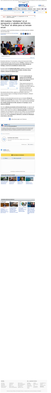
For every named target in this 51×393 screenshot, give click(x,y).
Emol (2, 0)
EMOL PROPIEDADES (21, 384)
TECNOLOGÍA (3, 387)
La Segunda (43, 0)
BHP (10, 201)
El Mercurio (5, 0)
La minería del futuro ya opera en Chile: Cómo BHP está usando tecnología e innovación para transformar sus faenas (14, 210)
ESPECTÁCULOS (4, 386)
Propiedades (24, 0)
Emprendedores (12, 10)
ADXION (41, 384)
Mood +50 (29, 201)
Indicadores (30, 10)
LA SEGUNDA (35, 386)
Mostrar (24, 2)
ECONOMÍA (3, 384)
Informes (26, 10)
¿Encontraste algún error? (19, 119)
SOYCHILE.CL (35, 387)
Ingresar (39, 6)
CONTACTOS (20, 386)
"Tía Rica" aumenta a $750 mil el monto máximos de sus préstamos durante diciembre (4, 83)
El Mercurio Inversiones (3, 202)
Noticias (8, 10)
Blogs (8, 0)
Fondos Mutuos (21, 10)
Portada (4, 10)
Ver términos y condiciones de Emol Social (18, 171)
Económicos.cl (33, 0)
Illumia (20, 201)
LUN (34, 385)
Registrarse (44, 6)
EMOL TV (10, 385)
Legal (11, 0)
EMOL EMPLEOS (20, 385)
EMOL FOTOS (11, 386)
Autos (21, 0)
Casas (39, 0)
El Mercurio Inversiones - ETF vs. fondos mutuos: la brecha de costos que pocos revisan (4, 210)
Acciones (17, 10)
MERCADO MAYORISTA (42, 386)
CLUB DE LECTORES (29, 383)
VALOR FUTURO (42, 385)
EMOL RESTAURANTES (13, 387)
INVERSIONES (35, 384)
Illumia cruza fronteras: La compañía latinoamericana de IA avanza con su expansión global (23, 209)
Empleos (28, 0)
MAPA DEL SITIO (20, 387)
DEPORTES (3, 385)
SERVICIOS (11, 384)
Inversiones (17, 0)
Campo (13, 0)
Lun (45, 0)
